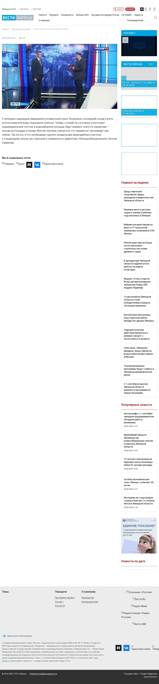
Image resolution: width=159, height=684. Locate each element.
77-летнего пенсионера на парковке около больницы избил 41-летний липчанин (138, 462)
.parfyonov (150, 677)
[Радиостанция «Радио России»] (139, 615)
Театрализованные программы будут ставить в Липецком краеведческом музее (139, 370)
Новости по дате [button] (133, 561)
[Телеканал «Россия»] (139, 592)
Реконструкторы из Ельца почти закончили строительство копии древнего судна (138, 247)
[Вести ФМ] (139, 624)
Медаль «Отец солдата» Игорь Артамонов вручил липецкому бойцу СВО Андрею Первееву (137, 283)
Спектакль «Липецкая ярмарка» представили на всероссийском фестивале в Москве (138, 352)
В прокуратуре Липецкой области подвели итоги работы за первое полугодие (137, 265)
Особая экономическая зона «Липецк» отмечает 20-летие (139, 482)
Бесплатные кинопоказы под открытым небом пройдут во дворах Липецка (139, 317)
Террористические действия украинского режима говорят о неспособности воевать (137, 334)
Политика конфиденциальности (43, 674)
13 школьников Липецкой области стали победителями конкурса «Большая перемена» (137, 301)
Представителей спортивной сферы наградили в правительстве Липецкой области (139, 196)
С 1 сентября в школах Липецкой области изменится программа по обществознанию (137, 388)
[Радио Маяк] (139, 606)
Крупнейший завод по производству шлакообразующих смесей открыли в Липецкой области (138, 440)
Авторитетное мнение (21, 29)
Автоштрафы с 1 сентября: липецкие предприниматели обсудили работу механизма (139, 418)
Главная (5, 29)
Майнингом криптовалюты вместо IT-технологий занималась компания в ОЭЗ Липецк (139, 229)
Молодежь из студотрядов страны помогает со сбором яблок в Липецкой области (139, 500)
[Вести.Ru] (139, 599)
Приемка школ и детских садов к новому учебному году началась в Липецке (137, 212)
